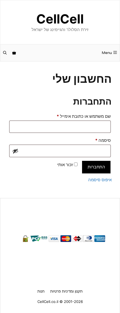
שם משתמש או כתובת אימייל (79, 116)
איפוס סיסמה (100, 179)
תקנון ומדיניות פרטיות (66, 291)
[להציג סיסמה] (15, 151)
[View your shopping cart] (14, 52)
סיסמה (98, 140)
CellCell (60, 19)
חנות (41, 291)
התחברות (96, 167)
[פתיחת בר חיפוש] (4, 52)
